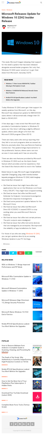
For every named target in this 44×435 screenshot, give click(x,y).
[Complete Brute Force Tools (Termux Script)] (37, 409)
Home (3, 10)
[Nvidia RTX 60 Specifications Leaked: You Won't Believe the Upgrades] (37, 373)
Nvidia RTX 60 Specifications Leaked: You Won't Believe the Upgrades (16, 370)
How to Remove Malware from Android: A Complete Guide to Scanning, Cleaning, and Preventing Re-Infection (16, 349)
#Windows (6, 244)
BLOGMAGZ (27, 430)
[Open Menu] (3, 2)
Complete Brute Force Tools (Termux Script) (15, 406)
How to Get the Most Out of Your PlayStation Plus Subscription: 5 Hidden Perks (14, 383)
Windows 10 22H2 (33, 234)
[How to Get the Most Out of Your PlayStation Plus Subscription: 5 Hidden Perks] (37, 385)
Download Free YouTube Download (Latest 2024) (15, 394)
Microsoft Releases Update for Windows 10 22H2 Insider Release (21, 17)
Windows (9, 10)
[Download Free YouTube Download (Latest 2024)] (37, 397)
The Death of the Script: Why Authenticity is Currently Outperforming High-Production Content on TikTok (16, 359)
